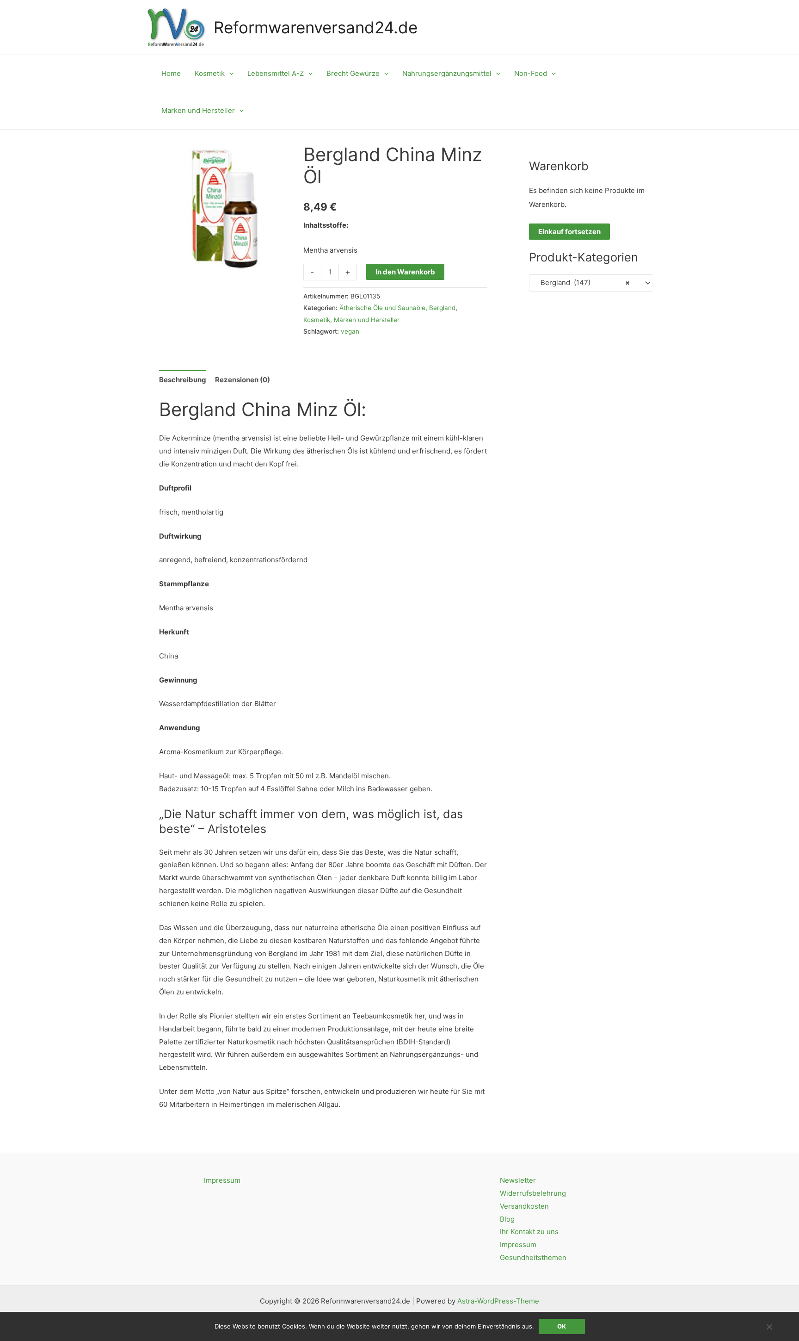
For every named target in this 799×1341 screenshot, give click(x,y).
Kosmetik (316, 319)
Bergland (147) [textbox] (582, 282)
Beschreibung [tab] (182, 379)
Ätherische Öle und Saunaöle (382, 307)
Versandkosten (524, 1206)
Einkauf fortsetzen (569, 231)
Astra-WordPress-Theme (498, 1301)
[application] (229, 73)
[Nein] (769, 1326)
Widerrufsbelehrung (533, 1193)
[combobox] (591, 283)
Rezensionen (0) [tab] (242, 379)
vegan (350, 331)
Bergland (442, 307)
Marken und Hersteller (367, 319)
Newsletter (518, 1180)
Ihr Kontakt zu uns (529, 1231)
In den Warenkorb (405, 271)
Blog (507, 1219)
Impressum (222, 1180)
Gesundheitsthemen (533, 1257)
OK (561, 1326)
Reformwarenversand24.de (316, 27)
